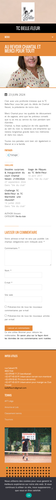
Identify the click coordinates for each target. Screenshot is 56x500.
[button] (7, 468)
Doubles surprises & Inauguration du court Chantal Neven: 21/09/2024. (15, 174)
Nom (8, 270)
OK (28, 495)
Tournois (9, 419)
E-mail (8, 282)
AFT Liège (9, 401)
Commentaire (12, 248)
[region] (28, 456)
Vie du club (21, 216)
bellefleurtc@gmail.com (15, 387)
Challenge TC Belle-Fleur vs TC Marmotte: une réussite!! (14, 195)
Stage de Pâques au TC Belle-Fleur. (37, 171)
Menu (7, 37)
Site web (9, 294)
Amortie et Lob (12, 407)
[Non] (52, 488)
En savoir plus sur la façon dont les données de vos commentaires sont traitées (28, 337)
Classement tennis (13, 413)
